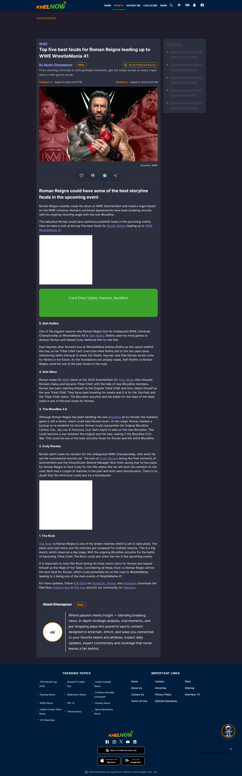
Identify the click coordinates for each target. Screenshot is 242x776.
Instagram (129, 583)
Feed (188, 681)
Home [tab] (107, 5)
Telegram (129, 587)
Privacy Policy (163, 694)
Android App (61, 587)
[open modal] (228, 730)
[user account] (202, 5)
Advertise (160, 687)
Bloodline (115, 417)
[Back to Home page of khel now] (51, 5)
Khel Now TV (192, 694)
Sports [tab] (118, 5)
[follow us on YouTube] (128, 742)
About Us (136, 687)
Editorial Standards (166, 700)
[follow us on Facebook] (107, 742)
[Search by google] (171, 5)
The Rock (45, 543)
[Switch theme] (179, 5)
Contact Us (137, 694)
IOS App (79, 587)
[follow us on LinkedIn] (135, 742)
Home (134, 681)
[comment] (93, 175)
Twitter (111, 583)
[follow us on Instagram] (114, 742)
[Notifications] (194, 5)
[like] (81, 175)
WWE (43, 44)
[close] (231, 749)
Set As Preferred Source (142, 64)
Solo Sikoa (126, 379)
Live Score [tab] (150, 5)
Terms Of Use (139, 700)
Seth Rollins (97, 335)
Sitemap (190, 687)
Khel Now (80, 583)
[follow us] (104, 175)
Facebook (98, 583)
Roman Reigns (116, 226)
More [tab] (163, 5)
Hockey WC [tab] (133, 5)
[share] (115, 175)
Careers (159, 681)
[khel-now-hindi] (187, 5)
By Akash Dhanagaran (55, 65)
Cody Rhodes (109, 458)
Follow (81, 64)
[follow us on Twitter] (121, 742)
